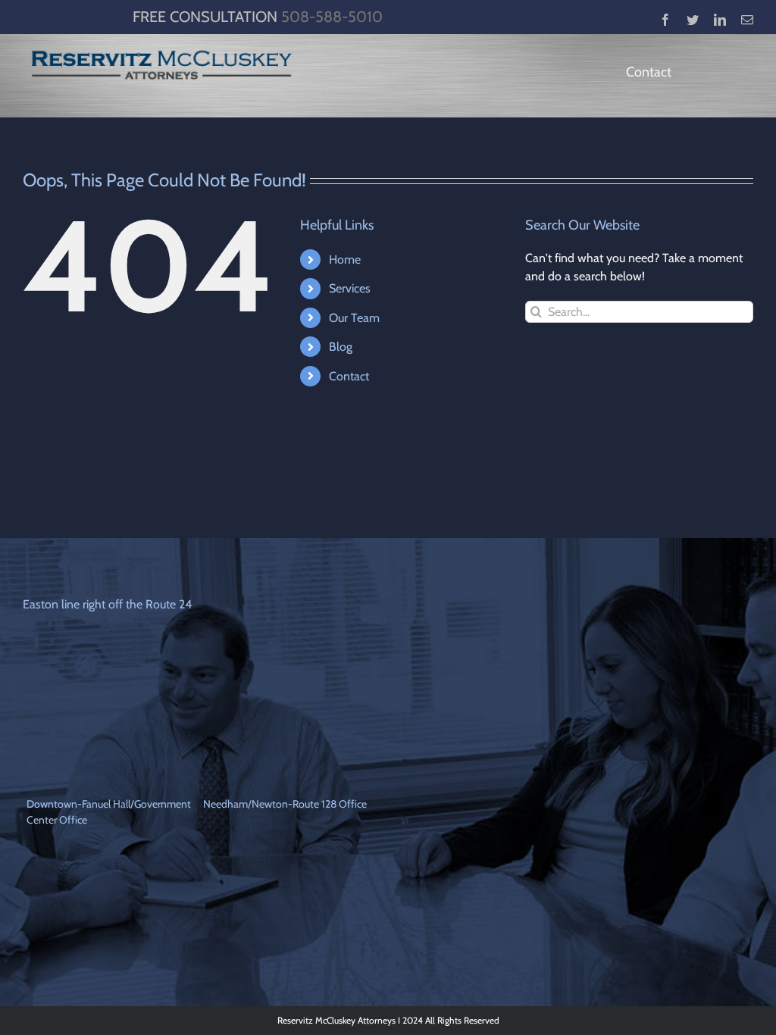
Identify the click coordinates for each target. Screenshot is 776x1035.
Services (350, 288)
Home (345, 259)
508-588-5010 (332, 17)
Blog (340, 346)
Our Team (354, 318)
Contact (349, 376)
